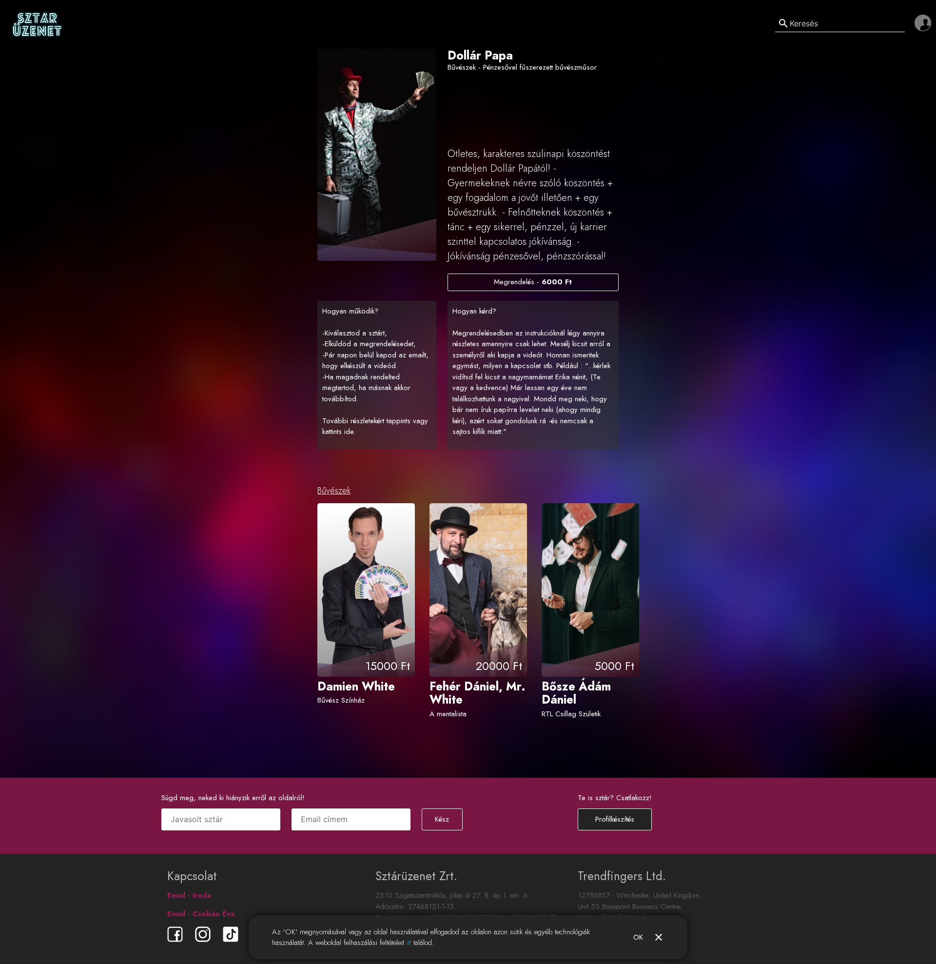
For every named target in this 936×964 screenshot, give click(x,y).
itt (409, 942)
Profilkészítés (614, 819)
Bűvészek (334, 490)
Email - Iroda (189, 895)
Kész (442, 819)
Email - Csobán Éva (200, 913)
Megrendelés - (533, 281)
